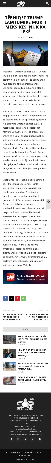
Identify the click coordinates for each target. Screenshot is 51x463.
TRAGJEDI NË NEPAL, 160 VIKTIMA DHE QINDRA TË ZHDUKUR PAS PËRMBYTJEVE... (33, 366)
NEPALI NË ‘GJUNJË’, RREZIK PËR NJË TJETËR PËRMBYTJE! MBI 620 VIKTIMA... (32, 339)
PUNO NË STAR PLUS (33, 452)
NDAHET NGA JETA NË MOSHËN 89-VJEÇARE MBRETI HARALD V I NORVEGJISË (32, 353)
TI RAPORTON (24, 455)
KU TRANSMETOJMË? (14, 452)
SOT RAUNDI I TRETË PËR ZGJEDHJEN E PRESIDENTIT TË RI (12, 317)
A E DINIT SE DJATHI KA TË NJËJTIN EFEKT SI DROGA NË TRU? (37, 317)
